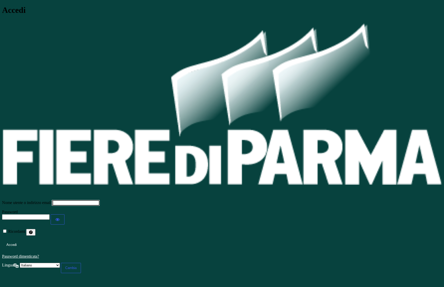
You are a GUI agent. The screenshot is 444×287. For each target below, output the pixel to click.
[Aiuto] (30, 232)
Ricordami (16, 231)
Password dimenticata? (20, 256)
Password (10, 212)
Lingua (8, 265)
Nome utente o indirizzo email (26, 202)
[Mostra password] (57, 219)
